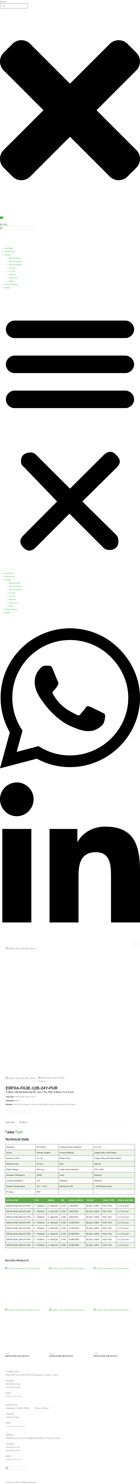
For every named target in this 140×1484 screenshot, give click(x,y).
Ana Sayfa (8, 248)
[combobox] (14, 5)
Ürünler (7, 255)
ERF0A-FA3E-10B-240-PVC (106, 1356)
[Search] (1, 217)
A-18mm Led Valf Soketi (38, 1104)
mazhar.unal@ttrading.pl (15, 1426)
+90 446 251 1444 (13, 1387)
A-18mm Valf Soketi (55, 1104)
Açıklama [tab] (9, 1122)
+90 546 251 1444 (13, 1384)
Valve (11, 281)
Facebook (8, 1111)
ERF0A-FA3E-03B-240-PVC (61, 1356)
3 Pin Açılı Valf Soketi (21, 1104)
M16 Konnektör (15, 265)
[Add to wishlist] (8, 1116)
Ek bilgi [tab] (23, 1122)
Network (12, 274)
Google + (23, 1111)
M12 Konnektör (15, 261)
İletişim (7, 288)
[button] (70, 431)
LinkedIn (18, 1111)
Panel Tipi (13, 278)
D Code (12, 268)
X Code (12, 271)
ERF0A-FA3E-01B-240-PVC (17, 1356)
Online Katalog (10, 284)
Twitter (13, 1111)
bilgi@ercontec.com (13, 1396)
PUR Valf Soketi (69, 1104)
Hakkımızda (9, 251)
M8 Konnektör (15, 258)
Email (28, 1111)
